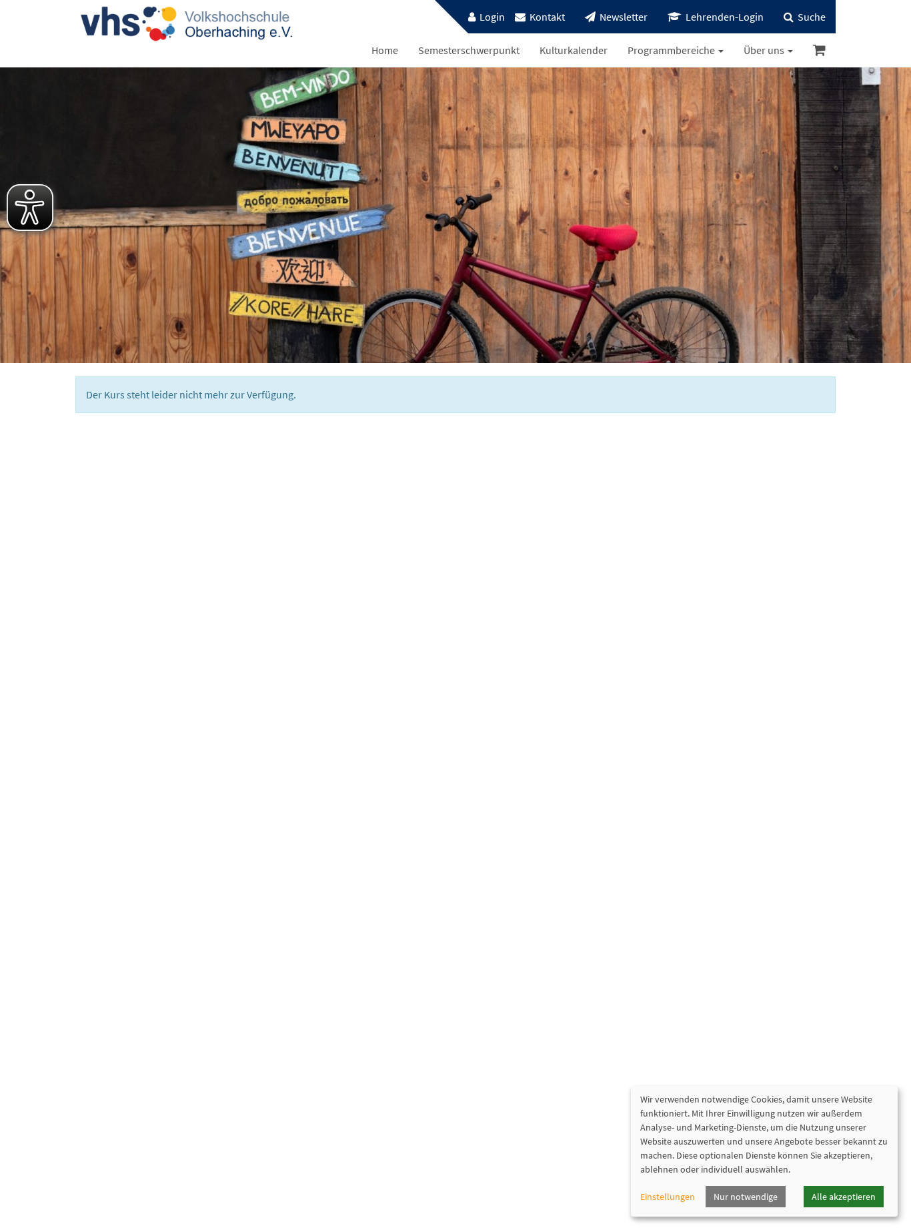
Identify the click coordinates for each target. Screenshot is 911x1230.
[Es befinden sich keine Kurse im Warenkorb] (819, 50)
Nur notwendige (746, 1197)
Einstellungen (667, 1197)
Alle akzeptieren (844, 1197)
